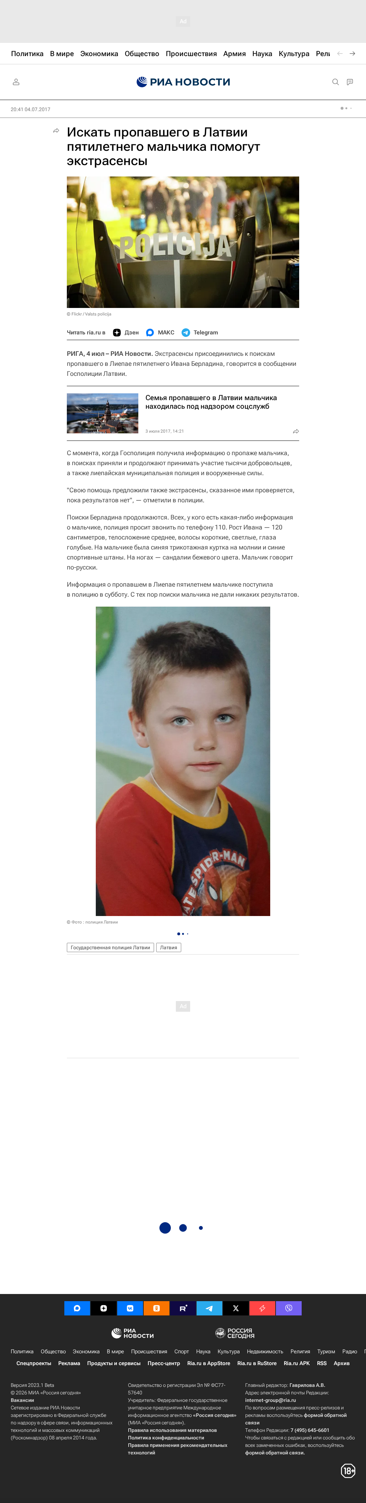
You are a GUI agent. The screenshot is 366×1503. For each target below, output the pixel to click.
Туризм (326, 1351)
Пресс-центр (164, 1363)
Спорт (181, 1351)
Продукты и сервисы (113, 1363)
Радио (349, 1351)
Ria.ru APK (297, 1363)
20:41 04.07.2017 (30, 109)
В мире (115, 1351)
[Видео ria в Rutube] (183, 1308)
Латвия (168, 947)
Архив (342, 1363)
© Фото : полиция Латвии (92, 922)
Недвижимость (265, 1351)
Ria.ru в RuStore (257, 1363)
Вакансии (22, 1400)
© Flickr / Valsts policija (89, 314)
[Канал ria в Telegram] (209, 1308)
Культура (229, 1351)
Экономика (86, 1351)
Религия (300, 1351)
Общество (53, 1351)
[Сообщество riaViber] (289, 1308)
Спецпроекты (33, 1363)
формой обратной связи (274, 1452)
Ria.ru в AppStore (208, 1363)
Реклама (69, 1363)
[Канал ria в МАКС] (77, 1308)
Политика (22, 1351)
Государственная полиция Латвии (110, 947)
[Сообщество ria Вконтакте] (130, 1308)
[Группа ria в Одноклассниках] (156, 1308)
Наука (203, 1351)
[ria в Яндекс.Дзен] (104, 1308)
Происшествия (149, 1351)
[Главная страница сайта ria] (183, 82)
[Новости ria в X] (236, 1308)
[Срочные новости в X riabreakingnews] (262, 1308)
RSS (322, 1363)
